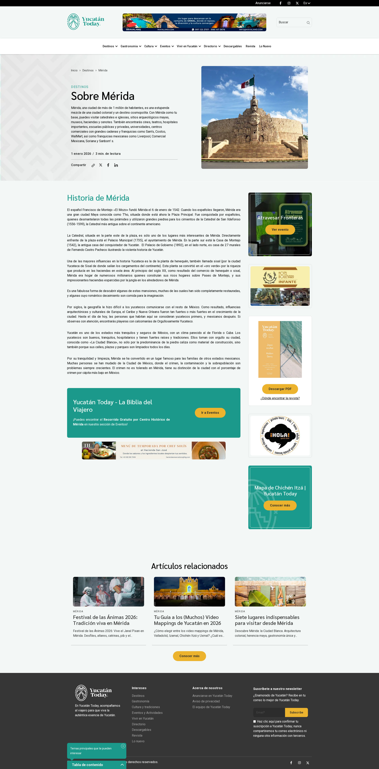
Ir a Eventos (210, 413)
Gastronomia (129, 46)
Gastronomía (140, 701)
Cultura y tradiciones (146, 707)
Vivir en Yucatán (187, 46)
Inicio (74, 70)
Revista (250, 46)
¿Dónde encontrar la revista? (280, 398)
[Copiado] (93, 166)
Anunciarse (263, 3)
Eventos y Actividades (147, 713)
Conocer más (280, 505)
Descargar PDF (280, 389)
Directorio (210, 46)
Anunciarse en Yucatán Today (212, 696)
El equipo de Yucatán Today (211, 707)
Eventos (165, 46)
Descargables (233, 46)
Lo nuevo (138, 741)
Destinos (108, 46)
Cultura (149, 46)
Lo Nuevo (265, 46)
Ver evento (280, 229)
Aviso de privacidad (206, 701)
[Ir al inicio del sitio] (85, 29)
